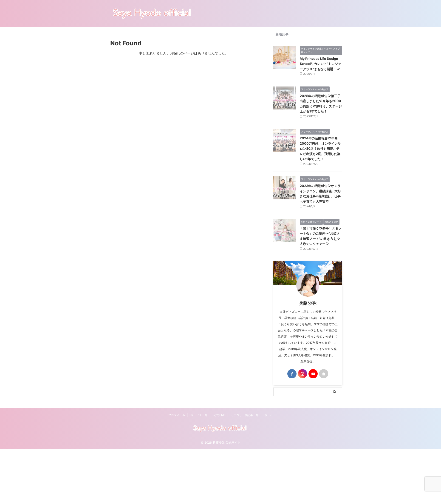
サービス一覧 (199, 415)
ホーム (268, 415)
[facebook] (292, 373)
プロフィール (176, 415)
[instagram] (302, 373)
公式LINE (219, 415)
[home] (323, 373)
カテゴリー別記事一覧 (244, 415)
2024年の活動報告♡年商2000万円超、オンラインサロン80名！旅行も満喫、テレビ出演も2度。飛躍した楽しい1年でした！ (320, 148)
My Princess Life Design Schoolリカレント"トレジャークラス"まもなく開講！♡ (320, 64)
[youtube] (313, 373)
